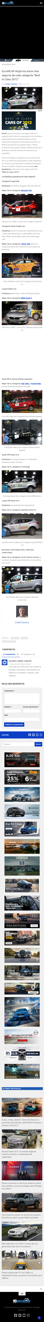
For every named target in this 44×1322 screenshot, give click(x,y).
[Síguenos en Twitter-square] (33, 734)
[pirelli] (22, 784)
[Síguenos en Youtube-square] (37, 734)
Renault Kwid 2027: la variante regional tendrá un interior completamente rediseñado (19, 1154)
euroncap (24, 638)
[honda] (22, 892)
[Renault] (22, 994)
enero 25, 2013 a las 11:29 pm (21, 664)
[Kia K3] (22, 836)
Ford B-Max (36, 384)
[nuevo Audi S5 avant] (22, 927)
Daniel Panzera (11, 84)
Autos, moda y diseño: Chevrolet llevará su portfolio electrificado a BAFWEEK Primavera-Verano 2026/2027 (22, 1122)
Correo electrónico (31, 707)
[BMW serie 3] (22, 1026)
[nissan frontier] (22, 1043)
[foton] (22, 60)
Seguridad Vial (8, 64)
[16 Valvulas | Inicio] (10, 3)
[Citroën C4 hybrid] (22, 1078)
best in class (15, 638)
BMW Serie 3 (26, 298)
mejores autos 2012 (9, 641)
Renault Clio (26, 190)
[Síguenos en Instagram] (40, 734)
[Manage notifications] (39, 1318)
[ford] (22, 875)
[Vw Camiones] (22, 962)
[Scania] (22, 910)
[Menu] (41, 3)
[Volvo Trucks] (22, 1061)
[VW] (22, 853)
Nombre (8, 707)
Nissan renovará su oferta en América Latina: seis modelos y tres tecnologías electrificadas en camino (22, 1186)
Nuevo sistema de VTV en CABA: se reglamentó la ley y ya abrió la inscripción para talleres (22, 1275)
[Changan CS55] (22, 818)
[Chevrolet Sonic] (22, 945)
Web (6, 715)
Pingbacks (28, 654)
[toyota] (22, 979)
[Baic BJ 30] (22, 766)
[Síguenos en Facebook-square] (29, 734)
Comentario (9, 691)
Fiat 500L (25, 384)
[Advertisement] (22, 35)
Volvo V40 (25, 244)
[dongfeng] (22, 801)
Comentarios (11, 654)
